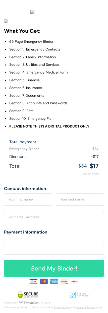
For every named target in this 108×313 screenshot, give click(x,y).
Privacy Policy (62, 307)
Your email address (24, 217)
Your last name (72, 199)
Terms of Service (85, 307)
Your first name (21, 199)
